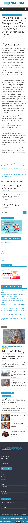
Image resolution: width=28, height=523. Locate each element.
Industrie (14, 15)
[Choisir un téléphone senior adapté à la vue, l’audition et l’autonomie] (5, 422)
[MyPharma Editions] (2, 9)
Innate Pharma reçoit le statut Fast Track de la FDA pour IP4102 (12, 205)
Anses (2, 260)
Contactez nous (4, 463)
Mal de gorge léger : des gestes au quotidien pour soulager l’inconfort (18, 417)
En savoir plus (25, 521)
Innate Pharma (15, 37)
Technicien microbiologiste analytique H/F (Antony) (12, 308)
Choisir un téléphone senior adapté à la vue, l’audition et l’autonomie (17, 425)
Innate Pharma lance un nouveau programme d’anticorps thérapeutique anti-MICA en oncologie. (14, 186)
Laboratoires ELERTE (6, 242)
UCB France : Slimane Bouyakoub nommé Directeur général (13, 175)
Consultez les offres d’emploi (7, 502)
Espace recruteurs (5, 505)
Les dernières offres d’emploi (12, 286)
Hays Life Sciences (5, 249)
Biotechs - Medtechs (7, 15)
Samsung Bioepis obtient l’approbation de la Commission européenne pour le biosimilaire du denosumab (14, 166)
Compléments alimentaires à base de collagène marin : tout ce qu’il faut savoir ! (13, 401)
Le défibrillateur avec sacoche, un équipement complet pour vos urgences (18, 433)
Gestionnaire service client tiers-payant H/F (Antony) (13, 322)
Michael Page (4, 253)
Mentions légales (5, 458)
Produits (19, 15)
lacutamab (21, 37)
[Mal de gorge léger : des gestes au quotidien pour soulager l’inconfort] (5, 414)
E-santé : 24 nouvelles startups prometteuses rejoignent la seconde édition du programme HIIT (18, 373)
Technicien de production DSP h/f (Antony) (11, 298)
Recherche (5, 348)
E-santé (14, 346)
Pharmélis (3, 246)
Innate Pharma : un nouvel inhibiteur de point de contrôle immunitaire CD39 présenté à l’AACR (14, 196)
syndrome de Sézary (6, 38)
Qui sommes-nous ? (5, 456)
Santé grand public (6, 396)
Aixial (2, 244)
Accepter (18, 521)
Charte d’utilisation (5, 461)
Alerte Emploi (4, 507)
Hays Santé (3, 258)
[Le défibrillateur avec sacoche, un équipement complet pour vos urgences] (5, 431)
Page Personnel (4, 255)
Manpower (3, 251)
